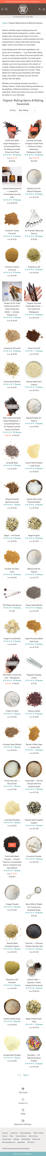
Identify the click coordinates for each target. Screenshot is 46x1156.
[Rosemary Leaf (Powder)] (12, 968)
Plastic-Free (36, 1139)
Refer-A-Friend (38, 1133)
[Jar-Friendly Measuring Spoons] (34, 219)
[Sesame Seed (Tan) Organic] (34, 370)
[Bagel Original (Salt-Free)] (34, 1007)
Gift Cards (30, 1142)
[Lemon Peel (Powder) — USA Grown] (34, 451)
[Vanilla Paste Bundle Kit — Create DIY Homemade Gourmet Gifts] (12, 177)
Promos (4, 1136)
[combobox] (26, 110)
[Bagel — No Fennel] (12, 524)
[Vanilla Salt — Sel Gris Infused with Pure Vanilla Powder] (34, 769)
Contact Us (14, 1133)
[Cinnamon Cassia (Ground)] (12, 219)
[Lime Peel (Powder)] (12, 808)
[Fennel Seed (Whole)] (12, 370)
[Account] (39, 9)
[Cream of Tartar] (12, 699)
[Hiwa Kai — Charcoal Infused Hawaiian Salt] (34, 931)
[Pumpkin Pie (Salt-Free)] (12, 557)
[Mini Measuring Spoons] (12, 593)
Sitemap (16, 1139)
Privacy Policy (6, 1139)
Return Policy (33, 1136)
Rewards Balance (25, 1133)
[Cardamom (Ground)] (12, 336)
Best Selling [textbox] (23, 110)
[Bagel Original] (34, 524)
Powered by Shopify (22, 1148)
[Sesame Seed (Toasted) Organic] (12, 931)
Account (5, 1133)
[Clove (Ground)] (34, 336)
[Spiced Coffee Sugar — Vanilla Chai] (34, 732)
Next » (26, 1075)
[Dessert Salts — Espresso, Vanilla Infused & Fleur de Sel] (34, 968)
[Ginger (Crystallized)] (12, 627)
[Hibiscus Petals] (34, 699)
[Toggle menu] (2, 9)
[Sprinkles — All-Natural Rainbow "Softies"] (34, 1043)
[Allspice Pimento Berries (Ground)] (12, 487)
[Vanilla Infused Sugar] (12, 1007)
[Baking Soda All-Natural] (34, 557)
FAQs (11, 1136)
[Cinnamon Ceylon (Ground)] (12, 255)
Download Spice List (8, 1142)
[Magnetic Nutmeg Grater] (34, 663)
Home (4, 23)
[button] (23, 1154)
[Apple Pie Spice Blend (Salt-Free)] (34, 627)
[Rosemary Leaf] (34, 255)
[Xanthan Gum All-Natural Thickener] (34, 177)
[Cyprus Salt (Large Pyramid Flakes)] (34, 487)
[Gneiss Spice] (23, 9)
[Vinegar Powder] (12, 892)
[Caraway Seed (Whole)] (12, 732)
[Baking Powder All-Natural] (34, 406)
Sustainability (25, 1139)
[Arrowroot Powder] (34, 844)
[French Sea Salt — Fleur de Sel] (12, 769)
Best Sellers (21, 1142)
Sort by (13, 110)
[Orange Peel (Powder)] (12, 1043)
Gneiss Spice (11, 1148)
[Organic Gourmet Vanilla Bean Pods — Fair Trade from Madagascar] (34, 291)
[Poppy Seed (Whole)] (34, 593)
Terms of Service (21, 1136)
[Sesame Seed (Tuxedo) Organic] (34, 808)
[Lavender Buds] (12, 451)
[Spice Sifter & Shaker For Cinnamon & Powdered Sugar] (34, 892)
